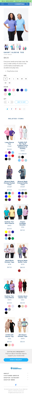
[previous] (5, 24)
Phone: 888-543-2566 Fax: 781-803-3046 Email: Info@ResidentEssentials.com (18, 390)
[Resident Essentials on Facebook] (16, 385)
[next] (26, 24)
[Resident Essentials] (16, 4)
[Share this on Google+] (20, 109)
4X (5, 82)
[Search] (27, 4)
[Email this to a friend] (24, 109)
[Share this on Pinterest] (15, 109)
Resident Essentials (13, 389)
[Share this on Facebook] (11, 109)
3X (26, 78)
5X (9, 82)
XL (17, 78)
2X (22, 78)
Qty (5, 98)
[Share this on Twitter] (7, 109)
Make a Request (16, 360)
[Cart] (30, 4)
